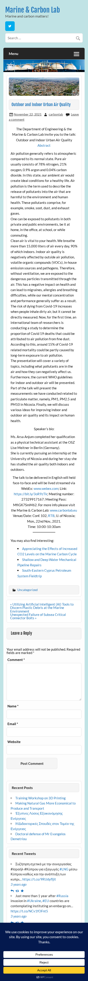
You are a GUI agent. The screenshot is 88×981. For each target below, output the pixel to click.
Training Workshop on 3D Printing (40, 798)
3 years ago (19, 884)
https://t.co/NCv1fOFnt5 (29, 911)
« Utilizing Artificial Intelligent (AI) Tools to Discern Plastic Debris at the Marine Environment (42, 607)
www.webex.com (46, 488)
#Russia (62, 896)
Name (13, 706)
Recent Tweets (24, 853)
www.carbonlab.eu (63, 510)
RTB (51, 516)
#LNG (64, 869)
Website (14, 741)
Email (12, 724)
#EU (45, 901)
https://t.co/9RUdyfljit (39, 879)
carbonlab (56, 114)
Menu (13, 53)
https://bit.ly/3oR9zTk (30, 494)
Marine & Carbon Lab (32, 10)
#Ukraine (34, 901)
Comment (16, 659)
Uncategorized (27, 590)
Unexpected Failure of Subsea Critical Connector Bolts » (38, 616)
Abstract (44, 145)
